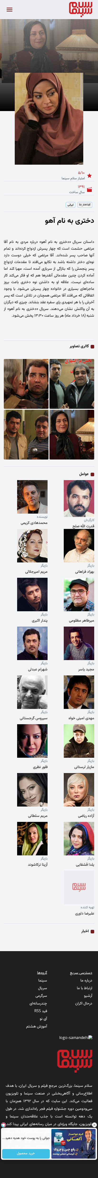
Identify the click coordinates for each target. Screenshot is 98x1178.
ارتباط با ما (84, 988)
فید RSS (40, 1011)
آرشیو (88, 996)
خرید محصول (26, 1153)
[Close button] (94, 1124)
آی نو (43, 1019)
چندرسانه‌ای (38, 1004)
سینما (42, 981)
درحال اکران (83, 1004)
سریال (42, 988)
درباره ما (86, 981)
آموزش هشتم (36, 1027)
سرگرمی (41, 996)
